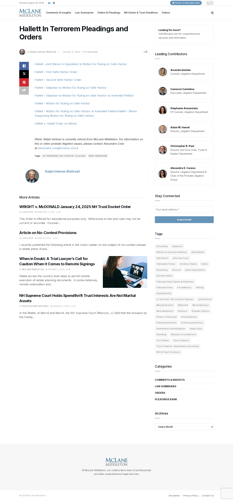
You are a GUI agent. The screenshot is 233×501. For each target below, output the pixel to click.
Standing (161, 334)
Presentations (189, 317)
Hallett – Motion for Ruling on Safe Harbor (62, 103)
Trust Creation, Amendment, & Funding (178, 346)
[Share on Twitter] (24, 74)
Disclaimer (174, 495)
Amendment (198, 252)
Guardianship (164, 293)
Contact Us (208, 495)
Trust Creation (181, 340)
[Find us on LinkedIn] (49, 3)
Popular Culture (200, 311)
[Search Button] (212, 12)
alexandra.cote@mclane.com (57, 148)
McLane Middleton (33, 269)
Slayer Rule (196, 328)
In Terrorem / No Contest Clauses (64, 156)
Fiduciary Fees (165, 287)
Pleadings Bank (166, 399)
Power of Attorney (167, 317)
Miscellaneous (201, 305)
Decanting (162, 270)
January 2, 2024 (71, 51)
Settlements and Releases (171, 328)
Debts (204, 264)
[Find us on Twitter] (54, 3)
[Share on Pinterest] (24, 82)
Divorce (176, 270)
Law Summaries (84, 12)
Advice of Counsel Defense (172, 252)
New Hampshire (98, 156)
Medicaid (183, 305)
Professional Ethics (192, 322)
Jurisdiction (205, 299)
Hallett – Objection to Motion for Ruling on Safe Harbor (71, 87)
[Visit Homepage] (30, 13)
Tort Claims (163, 340)
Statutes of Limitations (183, 334)
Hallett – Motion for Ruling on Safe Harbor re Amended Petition (76, 111)
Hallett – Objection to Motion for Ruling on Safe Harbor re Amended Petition (84, 95)
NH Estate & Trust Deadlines (141, 12)
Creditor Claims (188, 264)
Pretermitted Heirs (167, 322)
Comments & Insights (58, 12)
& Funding (162, 246)
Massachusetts (165, 305)
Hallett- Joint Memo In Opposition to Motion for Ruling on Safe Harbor (81, 64)
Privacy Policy (190, 495)
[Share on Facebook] (24, 66)
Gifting (199, 287)
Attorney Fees (181, 258)
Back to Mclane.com (187, 3)
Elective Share (164, 275)
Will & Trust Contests (168, 352)
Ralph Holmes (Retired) (43, 51)
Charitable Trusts (166, 264)
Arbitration (162, 258)
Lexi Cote (27, 212)
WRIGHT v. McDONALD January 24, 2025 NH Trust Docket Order (75, 206)
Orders (160, 392)
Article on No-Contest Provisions (48, 232)
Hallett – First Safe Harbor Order (56, 72)
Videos (166, 12)
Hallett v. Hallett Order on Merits (56, 123)
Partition (182, 311)
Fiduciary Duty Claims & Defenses (175, 281)
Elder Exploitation (195, 270)
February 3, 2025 (46, 212)
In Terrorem (91, 51)
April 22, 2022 (44, 238)
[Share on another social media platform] (24, 90)
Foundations (184, 287)
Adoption (177, 246)
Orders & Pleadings (108, 12)
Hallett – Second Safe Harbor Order (58, 79)
